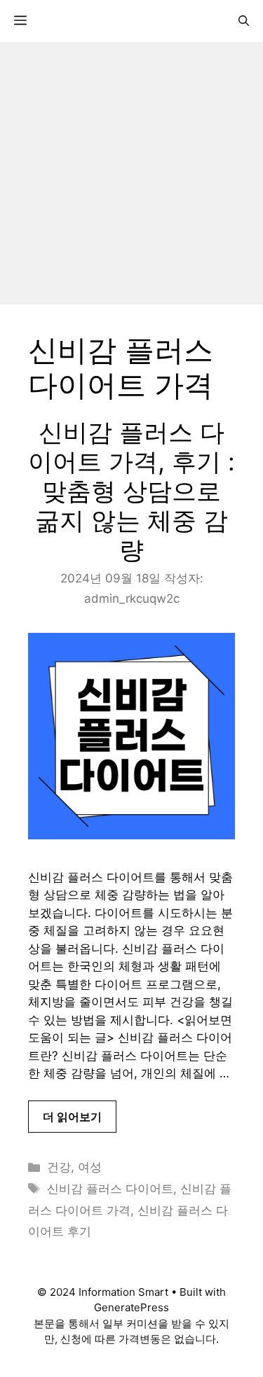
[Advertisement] (131, 173)
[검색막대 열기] (243, 21)
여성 (90, 1167)
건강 (59, 1167)
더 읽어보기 (72, 1117)
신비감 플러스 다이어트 (110, 1189)
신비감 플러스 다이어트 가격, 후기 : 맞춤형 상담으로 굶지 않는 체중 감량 (131, 490)
